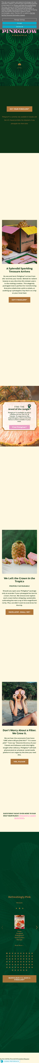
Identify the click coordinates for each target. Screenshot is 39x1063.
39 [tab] (29, 961)
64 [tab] (21, 970)
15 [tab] (18, 956)
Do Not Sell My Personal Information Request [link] (14, 1059)
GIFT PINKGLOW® (19, 300)
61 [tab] (12, 970)
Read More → (19, 945)
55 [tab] (18, 967)
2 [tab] (9, 953)
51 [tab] (7, 967)
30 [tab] (32, 959)
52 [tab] (9, 967)
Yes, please (19, 762)
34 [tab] (15, 961)
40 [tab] (32, 961)
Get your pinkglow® (19, 109)
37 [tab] (23, 961)
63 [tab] (18, 970)
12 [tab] (9, 956)
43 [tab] (12, 964)
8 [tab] (26, 953)
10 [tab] (32, 953)
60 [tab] (32, 967)
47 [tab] (23, 964)
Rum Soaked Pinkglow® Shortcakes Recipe (19, 935)
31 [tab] (7, 961)
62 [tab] (15, 970)
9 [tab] (29, 953)
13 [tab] (12, 956)
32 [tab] (9, 961)
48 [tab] (26, 964)
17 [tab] (23, 956)
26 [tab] (21, 959)
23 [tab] (12, 959)
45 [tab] (18, 964)
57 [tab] (23, 967)
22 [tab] (9, 959)
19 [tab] (29, 956)
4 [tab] (15, 953)
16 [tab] (21, 956)
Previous (3, 927)
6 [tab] (21, 953)
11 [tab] (7, 956)
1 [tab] (7, 953)
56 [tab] (21, 967)
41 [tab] (7, 964)
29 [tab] (29, 959)
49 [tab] (29, 964)
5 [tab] (18, 953)
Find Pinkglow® (19, 427)
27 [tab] (23, 959)
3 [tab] (12, 953)
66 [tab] (26, 970)
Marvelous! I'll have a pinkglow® (19, 979)
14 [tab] (15, 956)
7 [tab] (23, 953)
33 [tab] (12, 961)
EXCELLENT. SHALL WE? (19, 612)
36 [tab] (21, 961)
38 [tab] (26, 961)
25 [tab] (18, 959)
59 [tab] (29, 967)
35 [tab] (18, 961)
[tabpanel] (19, 931)
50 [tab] (32, 964)
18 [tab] (26, 956)
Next (36, 927)
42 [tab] (9, 964)
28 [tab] (26, 959)
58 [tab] (26, 967)
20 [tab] (32, 956)
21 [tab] (7, 959)
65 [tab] (23, 970)
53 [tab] (12, 967)
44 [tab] (15, 964)
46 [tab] (21, 964)
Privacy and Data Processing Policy (25, 5)
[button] (14, 1061)
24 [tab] (15, 959)
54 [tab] (15, 967)
